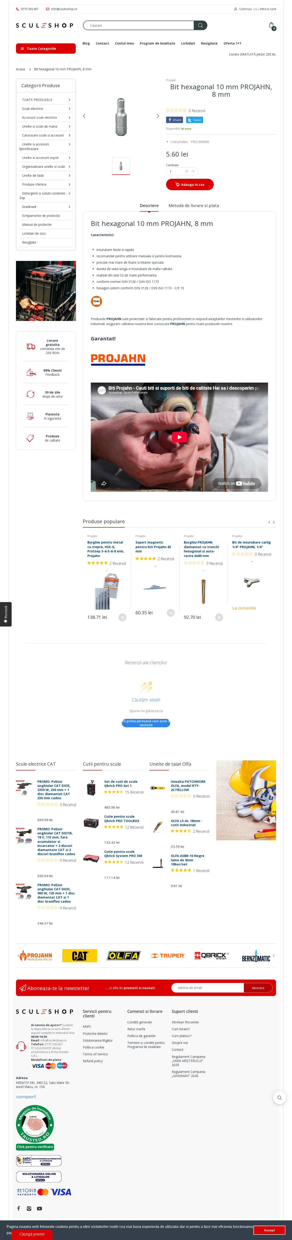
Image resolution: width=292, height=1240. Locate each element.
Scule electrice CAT (36, 764)
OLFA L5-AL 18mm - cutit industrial (186, 823)
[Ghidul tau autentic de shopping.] (26, 1097)
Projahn (171, 80)
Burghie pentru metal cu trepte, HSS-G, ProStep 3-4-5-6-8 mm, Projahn (105, 549)
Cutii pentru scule (102, 764)
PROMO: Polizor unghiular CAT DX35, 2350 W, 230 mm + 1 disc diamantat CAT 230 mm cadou (53, 790)
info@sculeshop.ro (53, 1040)
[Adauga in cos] (122, 617)
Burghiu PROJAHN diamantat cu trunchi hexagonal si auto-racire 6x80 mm (201, 549)
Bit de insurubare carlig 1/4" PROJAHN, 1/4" (251, 544)
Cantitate (172, 165)
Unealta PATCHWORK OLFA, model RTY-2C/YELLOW (188, 786)
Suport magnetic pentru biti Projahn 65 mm (153, 546)
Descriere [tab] (149, 205)
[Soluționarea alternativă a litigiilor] (39, 1160)
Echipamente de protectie (41, 215)
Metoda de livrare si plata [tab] (194, 205)
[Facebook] (18, 1208)
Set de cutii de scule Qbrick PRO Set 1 (121, 784)
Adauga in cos (192, 184)
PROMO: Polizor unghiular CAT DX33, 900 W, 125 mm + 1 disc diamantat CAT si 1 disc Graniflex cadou (56, 893)
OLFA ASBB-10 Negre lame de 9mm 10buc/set (187, 860)
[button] (279, 1097)
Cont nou (246, 9)
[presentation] (269, 522)
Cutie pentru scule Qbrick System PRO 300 (123, 854)
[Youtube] (39, 1208)
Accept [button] (269, 1230)
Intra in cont (268, 9)
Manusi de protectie (37, 224)
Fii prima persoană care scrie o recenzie (146, 723)
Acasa (20, 69)
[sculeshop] (46, 25)
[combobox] (145, 25)
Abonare (258, 988)
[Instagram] (28, 1208)
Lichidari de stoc (34, 233)
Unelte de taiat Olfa (170, 764)
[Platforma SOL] (39, 1176)
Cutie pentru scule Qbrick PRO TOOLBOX (121, 818)
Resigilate (29, 242)
